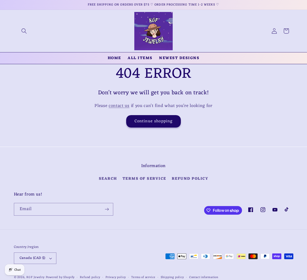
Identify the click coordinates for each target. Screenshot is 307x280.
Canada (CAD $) (32, 258)
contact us (119, 106)
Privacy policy (116, 277)
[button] (24, 31)
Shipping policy (172, 277)
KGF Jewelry (35, 277)
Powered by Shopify (60, 277)
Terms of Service (144, 178)
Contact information (203, 277)
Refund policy (190, 178)
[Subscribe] (107, 209)
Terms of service (143, 277)
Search (108, 179)
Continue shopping (154, 121)
